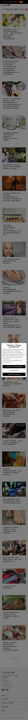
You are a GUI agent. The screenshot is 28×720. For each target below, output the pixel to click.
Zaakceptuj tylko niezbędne (14, 366)
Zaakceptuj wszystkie (14, 374)
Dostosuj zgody (14, 370)
